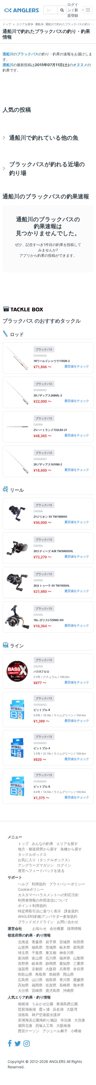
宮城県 (64, 942)
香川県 (64, 979)
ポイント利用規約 (32, 905)
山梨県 (78, 958)
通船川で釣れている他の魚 (43, 137)
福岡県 (37, 985)
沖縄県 (68, 990)
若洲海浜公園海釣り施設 (37, 1020)
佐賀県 (51, 985)
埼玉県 (23, 952)
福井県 (64, 958)
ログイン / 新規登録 (72, 9)
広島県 (23, 979)
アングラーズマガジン (36, 865)
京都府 (37, 969)
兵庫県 (64, 969)
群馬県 (78, 947)
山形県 (23, 947)
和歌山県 (25, 974)
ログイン (64, 865)
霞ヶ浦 (44, 1009)
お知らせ (39, 928)
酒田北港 (25, 1025)
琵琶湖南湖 (27, 1009)
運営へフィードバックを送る (41, 870)
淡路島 (23, 1014)
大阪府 (51, 969)
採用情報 (74, 928)
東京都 (51, 952)
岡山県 (68, 974)
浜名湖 (58, 1009)
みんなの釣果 (42, 843)
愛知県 (64, 963)
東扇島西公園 (67, 1004)
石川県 (51, 958)
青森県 (37, 942)
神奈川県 (66, 952)
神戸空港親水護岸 (46, 1014)
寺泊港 (65, 1020)
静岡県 (51, 963)
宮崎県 (37, 990)
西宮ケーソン (28, 1031)
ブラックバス (27, 54)
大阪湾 (72, 1009)
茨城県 (51, 947)
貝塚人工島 (44, 1025)
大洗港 (79, 1020)
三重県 (78, 963)
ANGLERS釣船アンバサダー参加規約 (47, 916)
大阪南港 (63, 1025)
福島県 (37, 947)
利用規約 (39, 884)
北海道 (23, 942)
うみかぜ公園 (42, 1004)
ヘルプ (23, 884)
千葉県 (37, 952)
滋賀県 (23, 969)
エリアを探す (67, 843)
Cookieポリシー (31, 889)
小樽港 (76, 1031)
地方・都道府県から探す (37, 849)
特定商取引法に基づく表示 (39, 911)
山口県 (37, 979)
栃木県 (64, 947)
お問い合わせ (67, 922)
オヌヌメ (80, 65)
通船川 (8, 54)
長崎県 (64, 985)
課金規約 (71, 911)
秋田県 (78, 942)
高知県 (23, 985)
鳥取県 (40, 974)
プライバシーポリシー (67, 884)
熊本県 (78, 985)
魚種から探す (71, 849)
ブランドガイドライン (36, 922)
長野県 (23, 963)
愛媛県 (78, 979)
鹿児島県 (53, 990)
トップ (23, 843)
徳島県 (51, 979)
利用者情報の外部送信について (43, 900)
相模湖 (23, 1004)
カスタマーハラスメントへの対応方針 (48, 895)
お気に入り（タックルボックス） (45, 860)
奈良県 (78, 969)
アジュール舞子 (55, 1031)
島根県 (54, 974)
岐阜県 (37, 963)
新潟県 (23, 958)
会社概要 (57, 928)
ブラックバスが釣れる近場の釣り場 (47, 168)
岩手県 (51, 942)
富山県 (37, 958)
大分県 (23, 990)
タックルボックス (32, 854)
